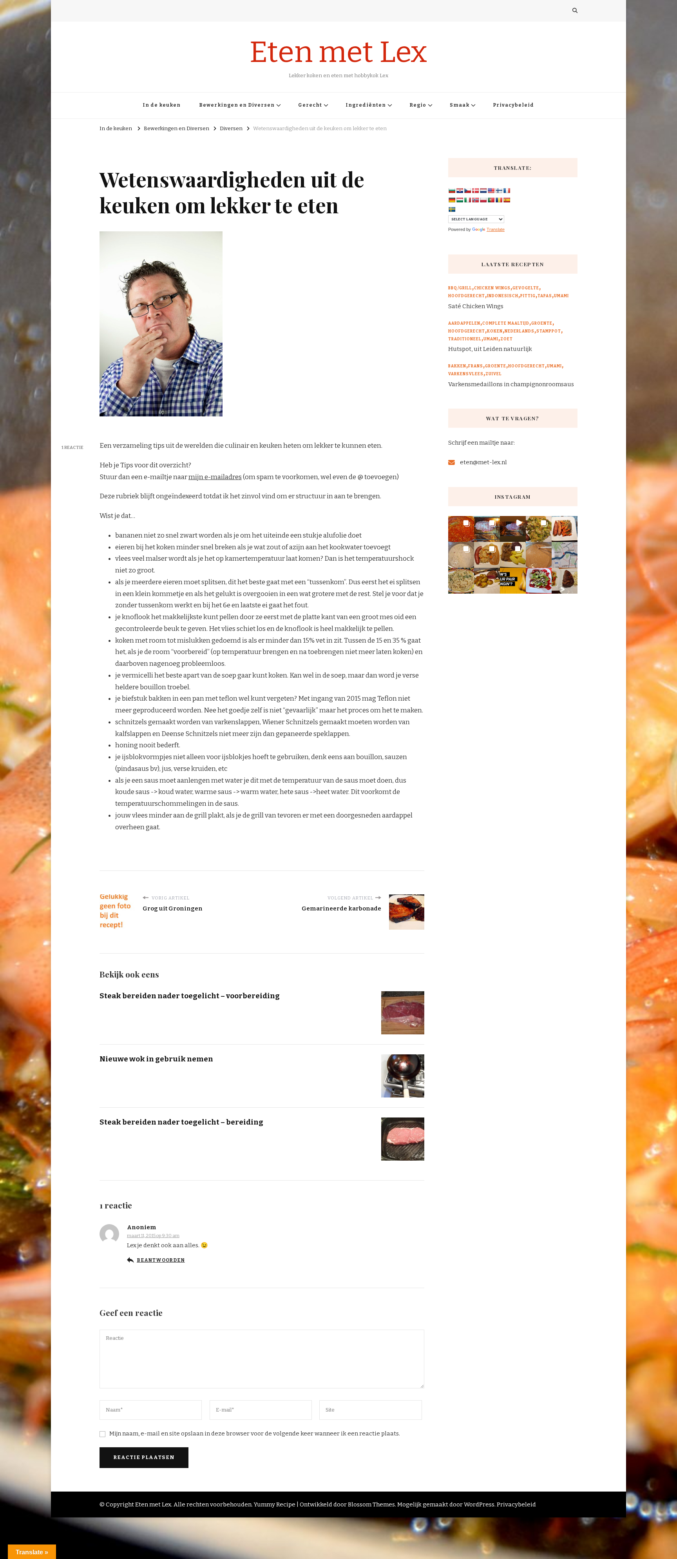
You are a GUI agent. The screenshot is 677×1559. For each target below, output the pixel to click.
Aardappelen (464, 323)
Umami (561, 296)
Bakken (457, 366)
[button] (461, 529)
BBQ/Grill (460, 288)
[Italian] (467, 200)
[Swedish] (451, 209)
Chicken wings (492, 288)
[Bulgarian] (451, 190)
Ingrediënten (366, 105)
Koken (495, 331)
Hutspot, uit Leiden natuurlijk (490, 349)
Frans (475, 366)
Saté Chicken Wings (475, 306)
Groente (541, 323)
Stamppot (548, 331)
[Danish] (475, 190)
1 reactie (72, 447)
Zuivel (493, 374)
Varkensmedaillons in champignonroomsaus (511, 384)
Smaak (459, 105)
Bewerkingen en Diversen (237, 105)
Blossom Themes (371, 1504)
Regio (417, 105)
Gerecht (310, 105)
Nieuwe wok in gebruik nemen (156, 1058)
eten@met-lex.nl (483, 462)
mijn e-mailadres (215, 477)
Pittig (528, 296)
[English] (490, 190)
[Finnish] (498, 190)
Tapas (545, 296)
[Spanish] (506, 200)
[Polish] (483, 200)
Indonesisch (502, 296)
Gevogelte (525, 288)
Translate (496, 229)
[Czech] (467, 190)
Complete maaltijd (505, 323)
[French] (506, 190)
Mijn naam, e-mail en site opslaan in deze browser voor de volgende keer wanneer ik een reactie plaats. (254, 1433)
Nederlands (519, 331)
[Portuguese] (490, 200)
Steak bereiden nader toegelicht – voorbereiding (190, 995)
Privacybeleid (513, 105)
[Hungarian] (459, 200)
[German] (451, 200)
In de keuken (162, 105)
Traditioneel (465, 339)
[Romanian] (498, 200)
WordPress (479, 1504)
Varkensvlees (465, 374)
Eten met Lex (338, 52)
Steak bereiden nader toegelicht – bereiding (181, 1122)
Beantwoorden (161, 1260)
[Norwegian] (475, 200)
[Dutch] (483, 190)
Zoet (506, 339)
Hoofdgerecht (466, 296)
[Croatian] (459, 190)
